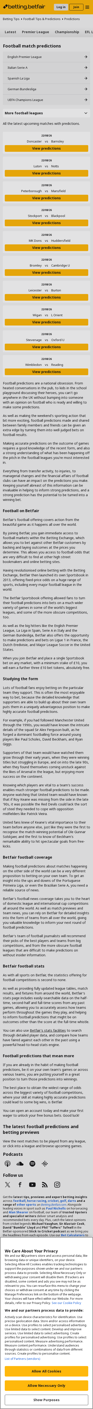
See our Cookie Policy (66, 1303)
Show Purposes (46, 1400)
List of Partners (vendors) (22, 1359)
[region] (46, 1323)
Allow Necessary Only (46, 1385)
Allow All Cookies (46, 1371)
